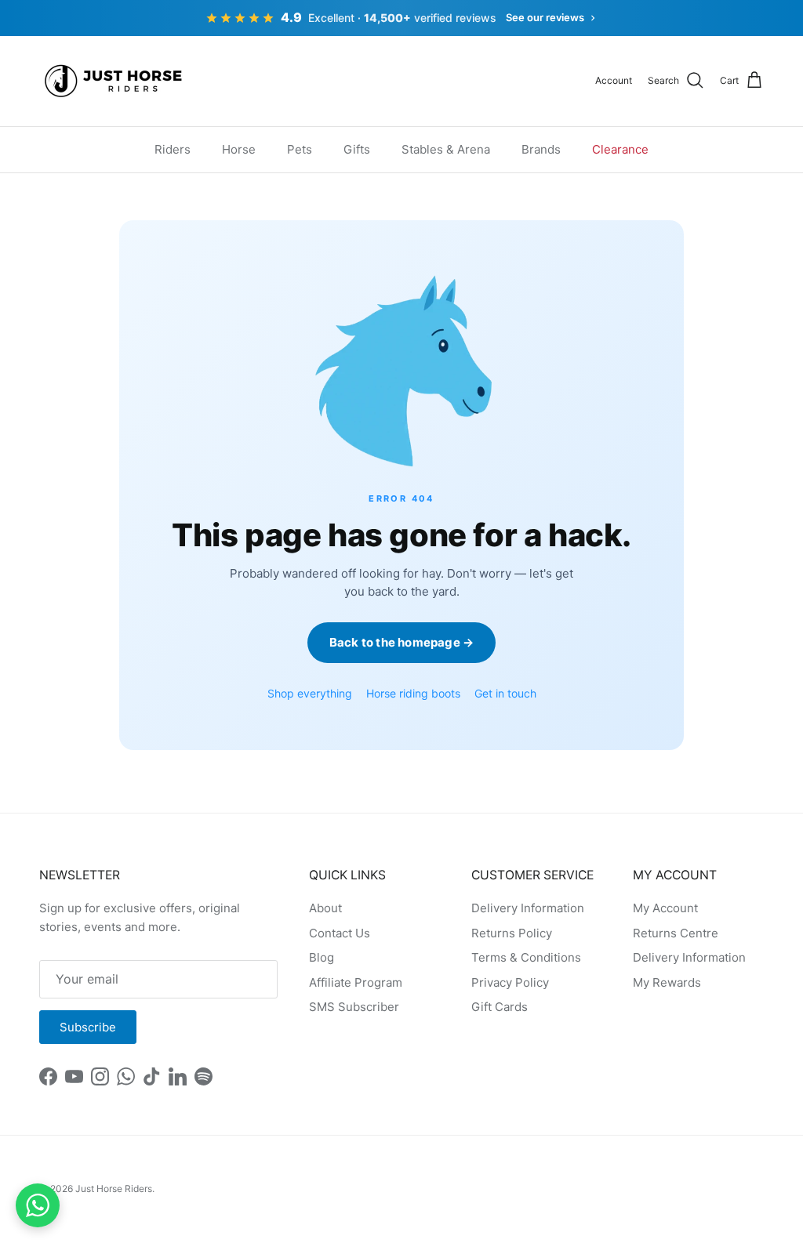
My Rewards (667, 982)
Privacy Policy (510, 982)
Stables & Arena (446, 149)
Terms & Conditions (526, 957)
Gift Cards (499, 1006)
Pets (299, 149)
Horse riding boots (413, 693)
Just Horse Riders (113, 1188)
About (325, 908)
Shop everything (309, 693)
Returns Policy (511, 933)
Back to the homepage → (401, 642)
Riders (172, 149)
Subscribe (88, 1027)
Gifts (356, 149)
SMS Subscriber (354, 1006)
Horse (239, 149)
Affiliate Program (355, 982)
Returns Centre (675, 933)
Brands (541, 149)
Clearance (620, 149)
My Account (665, 908)
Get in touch (505, 693)
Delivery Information (527, 908)
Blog (321, 957)
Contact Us (339, 933)
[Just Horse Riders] (115, 81)
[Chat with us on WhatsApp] (38, 1205)
